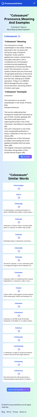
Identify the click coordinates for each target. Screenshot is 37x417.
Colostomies (18, 346)
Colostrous (18, 371)
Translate (26, 157)
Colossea (18, 257)
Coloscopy (18, 204)
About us (23, 412)
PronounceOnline (13, 3)
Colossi (18, 288)
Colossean (18, 272)
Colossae (18, 219)
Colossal (18, 234)
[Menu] (34, 3)
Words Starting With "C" (17, 390)
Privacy (15, 412)
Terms (9, 412)
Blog (3, 412)
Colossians (18, 312)
